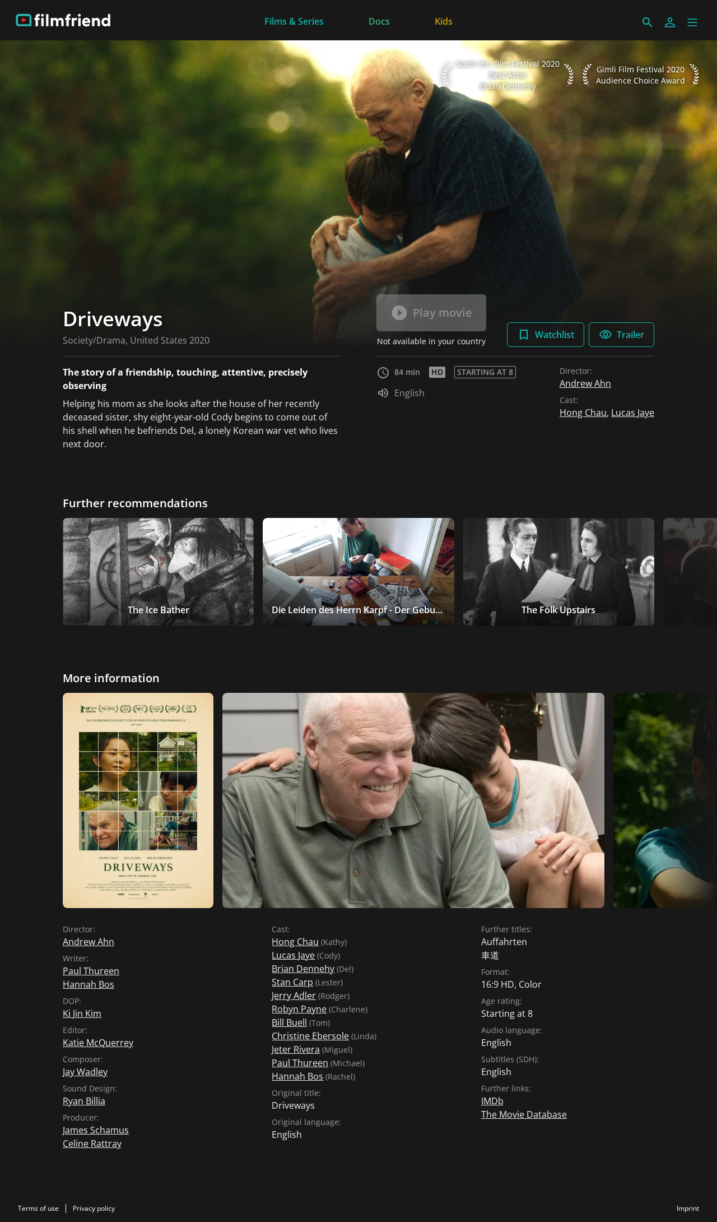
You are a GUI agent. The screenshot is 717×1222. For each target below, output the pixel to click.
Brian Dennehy (303, 968)
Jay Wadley (85, 1072)
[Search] (647, 22)
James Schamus (96, 1130)
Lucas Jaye (632, 412)
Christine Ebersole (310, 1036)
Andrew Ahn (585, 383)
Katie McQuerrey (98, 1042)
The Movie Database (524, 1114)
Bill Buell (289, 1022)
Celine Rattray (92, 1143)
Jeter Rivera (296, 1049)
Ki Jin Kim (82, 1013)
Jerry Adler (294, 995)
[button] (692, 22)
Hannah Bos (88, 984)
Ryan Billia (84, 1101)
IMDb (492, 1101)
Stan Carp (292, 982)
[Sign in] (670, 22)
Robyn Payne (299, 1009)
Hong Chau (583, 412)
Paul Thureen (91, 971)
